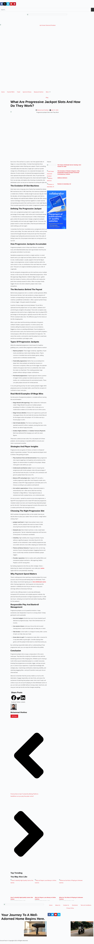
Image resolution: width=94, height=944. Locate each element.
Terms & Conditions (86, 905)
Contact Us (66, 905)
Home (3, 92)
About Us (57, 905)
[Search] (92, 10)
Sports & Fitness (27, 92)
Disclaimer (75, 905)
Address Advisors (62, 178)
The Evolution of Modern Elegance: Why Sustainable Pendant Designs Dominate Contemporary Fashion (68, 172)
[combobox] (45, 10)
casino (42, 568)
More (47, 92)
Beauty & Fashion (38, 92)
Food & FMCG (10, 92)
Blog (47, 97)
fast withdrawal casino (39, 582)
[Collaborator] (56, 228)
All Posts (14, 716)
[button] (13, 699)
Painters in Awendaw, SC (64, 184)
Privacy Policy (70, 908)
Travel (18, 92)
